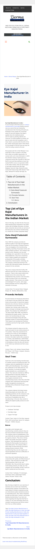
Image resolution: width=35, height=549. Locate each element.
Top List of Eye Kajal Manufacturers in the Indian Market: (16, 184)
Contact (22, 63)
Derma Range (9, 57)
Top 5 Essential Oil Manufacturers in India (17, 523)
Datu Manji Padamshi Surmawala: (19, 191)
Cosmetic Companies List (13, 68)
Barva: (17, 200)
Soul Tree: (15, 198)
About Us (8, 8)
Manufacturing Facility (12, 52)
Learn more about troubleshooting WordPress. (15, 541)
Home (7, 46)
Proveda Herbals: (18, 195)
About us (13, 46)
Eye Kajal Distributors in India (16, 510)
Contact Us (16, 8)
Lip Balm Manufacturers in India (18, 528)
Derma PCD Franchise (12, 63)
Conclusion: (13, 203)
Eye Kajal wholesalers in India (16, 517)
